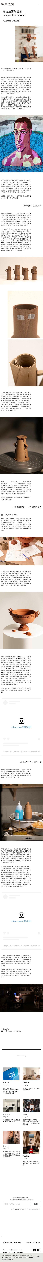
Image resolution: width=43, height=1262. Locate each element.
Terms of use (33, 1242)
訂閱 (36, 1204)
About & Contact (12, 1242)
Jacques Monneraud (14, 1031)
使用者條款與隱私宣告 (31, 1209)
